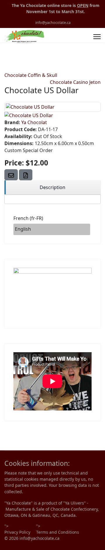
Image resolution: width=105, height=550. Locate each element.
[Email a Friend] (11, 174)
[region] (52, 187)
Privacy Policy (17, 532)
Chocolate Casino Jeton (75, 82)
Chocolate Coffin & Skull (30, 75)
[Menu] (97, 36)
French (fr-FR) (28, 218)
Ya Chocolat (34, 122)
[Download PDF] (25, 174)
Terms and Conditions (57, 532)
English (23, 229)
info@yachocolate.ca (53, 22)
